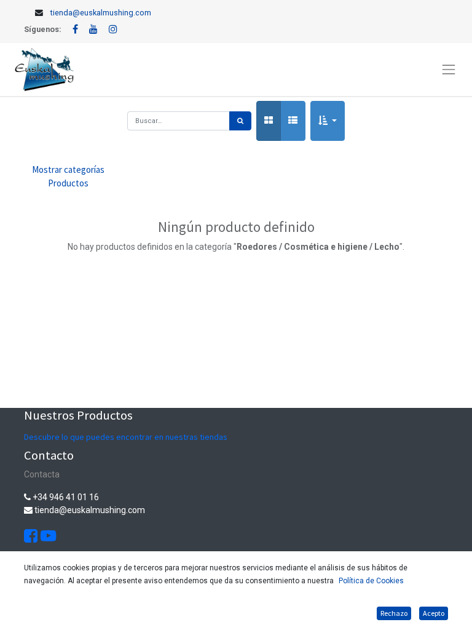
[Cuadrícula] (268, 121)
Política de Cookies (371, 580)
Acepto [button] (433, 613)
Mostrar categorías (68, 176)
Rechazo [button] (393, 613)
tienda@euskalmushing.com (100, 12)
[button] (327, 121)
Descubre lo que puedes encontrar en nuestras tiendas (125, 436)
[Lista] (292, 121)
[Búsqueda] (240, 120)
